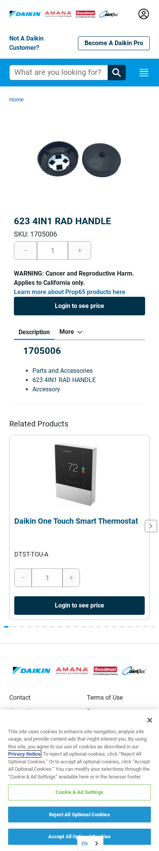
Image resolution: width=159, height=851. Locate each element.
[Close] (149, 720)
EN (84, 843)
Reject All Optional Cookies (79, 814)
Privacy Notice (24, 754)
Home (16, 99)
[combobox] (90, 843)
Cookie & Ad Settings (79, 792)
